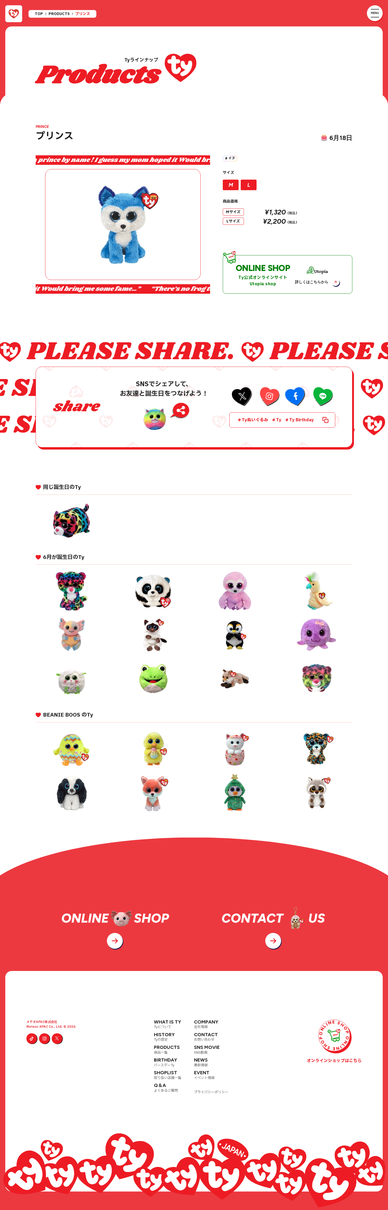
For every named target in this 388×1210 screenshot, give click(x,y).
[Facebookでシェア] (295, 397)
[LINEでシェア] (322, 397)
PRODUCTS (59, 14)
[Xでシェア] (242, 397)
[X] (57, 1038)
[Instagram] (44, 1038)
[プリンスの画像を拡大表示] (123, 224)
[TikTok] (31, 1038)
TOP (39, 14)
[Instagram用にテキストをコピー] (268, 397)
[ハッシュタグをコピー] (325, 420)
